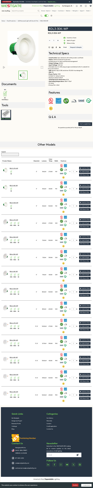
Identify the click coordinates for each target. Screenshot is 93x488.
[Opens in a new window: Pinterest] (79, 464)
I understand (86, 485)
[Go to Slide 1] (23, 75)
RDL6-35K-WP (14, 340)
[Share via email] (53, 47)
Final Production (12, 21)
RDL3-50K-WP (14, 203)
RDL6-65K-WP (14, 392)
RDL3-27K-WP (14, 168)
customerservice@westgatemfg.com (25, 468)
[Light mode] (51, 15)
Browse (43, 10)
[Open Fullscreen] (42, 67)
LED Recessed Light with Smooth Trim (29, 21)
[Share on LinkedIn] (60, 47)
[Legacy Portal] (81, 5)
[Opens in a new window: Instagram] (60, 464)
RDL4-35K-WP (14, 254)
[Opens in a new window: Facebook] (54, 464)
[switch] (46, 16)
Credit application (51, 426)
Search (3, 152)
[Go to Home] (11, 6)
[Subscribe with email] (77, 455)
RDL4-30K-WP (14, 237)
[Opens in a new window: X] (73, 464)
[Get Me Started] (77, 6)
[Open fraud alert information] (85, 5)
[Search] (38, 11)
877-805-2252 (19, 458)
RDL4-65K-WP (14, 306)
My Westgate (15, 418)
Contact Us (49, 429)
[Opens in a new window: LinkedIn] (48, 464)
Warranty (49, 421)
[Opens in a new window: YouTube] (67, 464)
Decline (75, 485)
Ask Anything (6, 11)
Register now (52, 1)
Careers (48, 423)
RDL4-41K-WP (14, 271)
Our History (49, 418)
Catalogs (14, 426)
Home (4, 21)
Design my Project (17, 421)
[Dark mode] (41, 15)
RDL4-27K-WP (14, 220)
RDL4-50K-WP (14, 289)
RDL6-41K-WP (14, 357)
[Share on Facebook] (56, 47)
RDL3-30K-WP (44, 21)
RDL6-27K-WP (14, 323)
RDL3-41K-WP (14, 185)
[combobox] (24, 10)
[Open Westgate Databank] (90, 5)
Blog (13, 429)
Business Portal (16, 423)
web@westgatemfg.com (22, 463)
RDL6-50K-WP (14, 374)
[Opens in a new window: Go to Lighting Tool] (6, 115)
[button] (69, 11)
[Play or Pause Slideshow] (4, 67)
